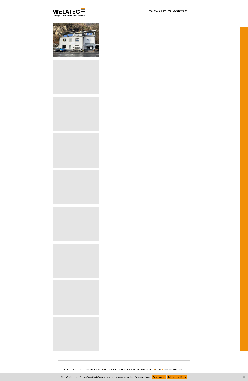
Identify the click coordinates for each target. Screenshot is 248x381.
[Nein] (244, 377)
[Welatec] (69, 12)
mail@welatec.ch (177, 10)
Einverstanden (158, 377)
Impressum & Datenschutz (173, 369)
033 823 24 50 (129, 369)
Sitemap (158, 369)
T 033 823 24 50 (156, 10)
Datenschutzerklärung (177, 377)
